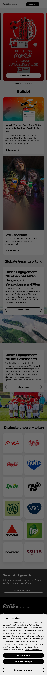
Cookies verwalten (23, 670)
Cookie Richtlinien (33, 650)
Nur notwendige (23, 662)
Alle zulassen (23, 655)
